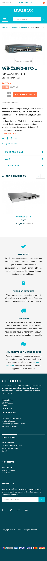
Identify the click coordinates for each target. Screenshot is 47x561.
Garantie (5, 451)
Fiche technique (14, 152)
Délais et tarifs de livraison (12, 445)
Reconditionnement (9, 426)
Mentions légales (8, 421)
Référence (6, 74)
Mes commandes (8, 470)
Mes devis (6, 473)
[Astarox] (23, 10)
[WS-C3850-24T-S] (23, 197)
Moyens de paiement (10, 448)
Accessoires (12, 166)
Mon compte (7, 467)
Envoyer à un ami (9, 143)
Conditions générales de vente (13, 424)
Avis (7, 159)
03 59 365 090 (25, 2)
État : (4, 78)
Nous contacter (8, 443)
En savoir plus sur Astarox (11, 418)
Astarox (19, 530)
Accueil (5, 28)
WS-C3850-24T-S (23, 217)
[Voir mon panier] (44, 3)
